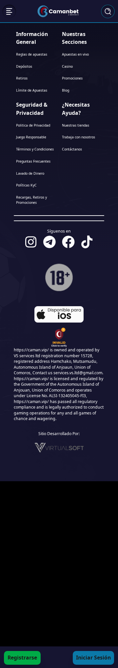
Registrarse (22, 657)
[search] (108, 11)
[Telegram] (49, 241)
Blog (65, 90)
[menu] (9, 11)
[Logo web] (58, 11)
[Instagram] (30, 241)
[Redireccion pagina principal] (57, 658)
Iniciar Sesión (93, 657)
